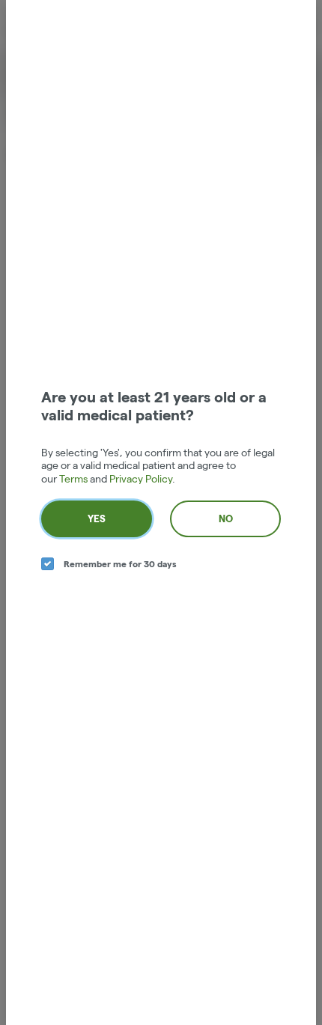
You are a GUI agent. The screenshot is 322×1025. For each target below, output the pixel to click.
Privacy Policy (140, 479)
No (226, 518)
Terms (73, 479)
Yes (97, 518)
